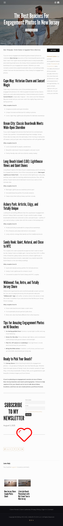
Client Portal (14, 509)
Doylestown (50, 66)
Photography (31, 30)
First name (28, 400)
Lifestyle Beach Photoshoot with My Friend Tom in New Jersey (24, 495)
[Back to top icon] (55, 522)
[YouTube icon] (33, 520)
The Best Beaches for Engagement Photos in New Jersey (27, 50)
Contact (50, 509)
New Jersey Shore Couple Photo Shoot (10, 494)
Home (4, 50)
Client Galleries (25, 509)
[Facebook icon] (31, 520)
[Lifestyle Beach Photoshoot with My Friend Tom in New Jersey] (24, 482)
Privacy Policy (36, 509)
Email (26, 405)
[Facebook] (58, 2)
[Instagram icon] (29, 520)
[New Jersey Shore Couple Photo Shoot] (10, 482)
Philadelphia (54, 64)
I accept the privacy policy (34, 411)
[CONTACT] (55, 2)
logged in (14, 467)
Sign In (44, 509)
